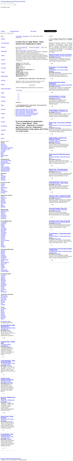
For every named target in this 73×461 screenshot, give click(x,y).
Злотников (3, 275)
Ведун (2, 152)
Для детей (3, 67)
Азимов (3, 266)
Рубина (2, 164)
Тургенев (3, 190)
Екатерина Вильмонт (6, 160)
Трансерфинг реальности (7, 147)
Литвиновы (3, 284)
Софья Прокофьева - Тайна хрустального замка (8, 361)
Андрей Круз (4, 222)
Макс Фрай (3, 230)
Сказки (2, 72)
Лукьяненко (4, 232)
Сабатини (3, 214)
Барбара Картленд (5, 170)
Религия (3, 121)
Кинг (2, 174)
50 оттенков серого (5, 149)
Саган (2, 165)
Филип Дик (3, 263)
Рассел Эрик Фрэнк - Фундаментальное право (27, 113)
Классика (3, 101)
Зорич (2, 242)
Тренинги (3, 130)
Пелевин (3, 315)
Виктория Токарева (5, 163)
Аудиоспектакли (5, 43)
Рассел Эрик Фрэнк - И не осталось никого (26, 114)
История (3, 96)
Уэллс (2, 268)
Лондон (3, 213)
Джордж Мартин (5, 262)
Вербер (2, 264)
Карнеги (3, 312)
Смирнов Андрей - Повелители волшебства (7, 379)
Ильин (2, 290)
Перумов (3, 231)
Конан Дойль (4, 295)
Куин (2, 303)
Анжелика (3, 217)
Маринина (3, 280)
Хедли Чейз (3, 299)
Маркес (2, 205)
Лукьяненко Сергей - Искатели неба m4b (59, 221)
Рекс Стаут (3, 298)
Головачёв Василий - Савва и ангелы (58, 182)
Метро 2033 (3, 145)
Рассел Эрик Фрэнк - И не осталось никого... (26, 110)
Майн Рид (3, 212)
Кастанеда (3, 316)
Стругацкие (4, 228)
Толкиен (3, 254)
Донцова (3, 277)
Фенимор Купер (5, 210)
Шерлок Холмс (4, 155)
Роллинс (3, 178)
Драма (2, 92)
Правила (3, 458)
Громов (2, 245)
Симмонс (3, 258)
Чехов (2, 188)
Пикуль (2, 313)
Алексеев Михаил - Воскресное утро (58, 110)
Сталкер (3, 143)
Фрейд (2, 318)
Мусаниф (3, 246)
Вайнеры (3, 278)
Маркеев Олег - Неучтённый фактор (58, 169)
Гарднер (3, 302)
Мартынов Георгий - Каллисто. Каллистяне (60, 54)
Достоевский (4, 187)
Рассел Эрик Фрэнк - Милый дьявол (24, 111)
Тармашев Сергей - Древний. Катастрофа (60, 195)
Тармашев (3, 223)
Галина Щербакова (5, 168)
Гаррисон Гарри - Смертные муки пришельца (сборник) (57, 138)
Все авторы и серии (5, 321)
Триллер (3, 59)
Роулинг (3, 253)
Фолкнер (3, 200)
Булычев (3, 236)
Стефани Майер (5, 271)
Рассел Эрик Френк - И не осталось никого (26, 109)
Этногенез (3, 150)
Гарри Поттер (4, 146)
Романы (3, 113)
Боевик (2, 84)
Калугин (3, 239)
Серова (2, 287)
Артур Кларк (4, 269)
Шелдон (3, 300)
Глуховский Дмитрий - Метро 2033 (58, 208)
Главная (3, 31)
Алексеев (3, 227)
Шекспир (3, 206)
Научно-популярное (6, 88)
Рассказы (3, 109)
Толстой (3, 185)
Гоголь (2, 186)
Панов (2, 241)
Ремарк (2, 196)
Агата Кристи (4, 296)
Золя (2, 204)
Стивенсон (3, 218)
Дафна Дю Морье (5, 167)
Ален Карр (3, 308)
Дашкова (3, 282)
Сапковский (4, 257)
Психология (4, 125)
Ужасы (2, 55)
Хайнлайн (3, 255)
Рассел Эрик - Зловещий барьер (23, 115)
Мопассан (3, 201)
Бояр (2, 156)
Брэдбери (3, 250)
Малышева (3, 285)
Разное (2, 138)
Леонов (2, 286)
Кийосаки (3, 317)
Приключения (4, 76)
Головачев (3, 235)
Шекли (2, 260)
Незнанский (4, 291)
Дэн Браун (3, 179)
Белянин (3, 226)
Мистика (3, 80)
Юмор (2, 134)
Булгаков (3, 192)
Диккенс (3, 199)
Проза (2, 105)
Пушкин (3, 183)
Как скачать (33, 31)
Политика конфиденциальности (13, 458)
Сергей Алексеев (5, 240)
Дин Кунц (3, 176)
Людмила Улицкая (5, 169)
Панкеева (3, 233)
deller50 (37, 47)
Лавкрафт (3, 177)
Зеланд (2, 309)
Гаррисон (3, 267)
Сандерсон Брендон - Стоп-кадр (57, 96)
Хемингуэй (3, 197)
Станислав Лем (4, 259)
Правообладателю (14, 31)
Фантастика (4, 51)
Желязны (3, 251)
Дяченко (3, 237)
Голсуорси (3, 203)
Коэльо (2, 311)
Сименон (3, 304)
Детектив (3, 63)
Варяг (2, 154)
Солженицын (4, 191)
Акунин (3, 276)
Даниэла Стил (4, 161)
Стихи (2, 117)
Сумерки (3, 151)
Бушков (2, 224)
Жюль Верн (3, 215)
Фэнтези (3, 47)
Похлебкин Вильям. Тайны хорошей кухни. (8, 326)
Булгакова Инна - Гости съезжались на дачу (7, 434)
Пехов (2, 244)
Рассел (20, 90)
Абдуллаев (3, 289)
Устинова (3, 281)
